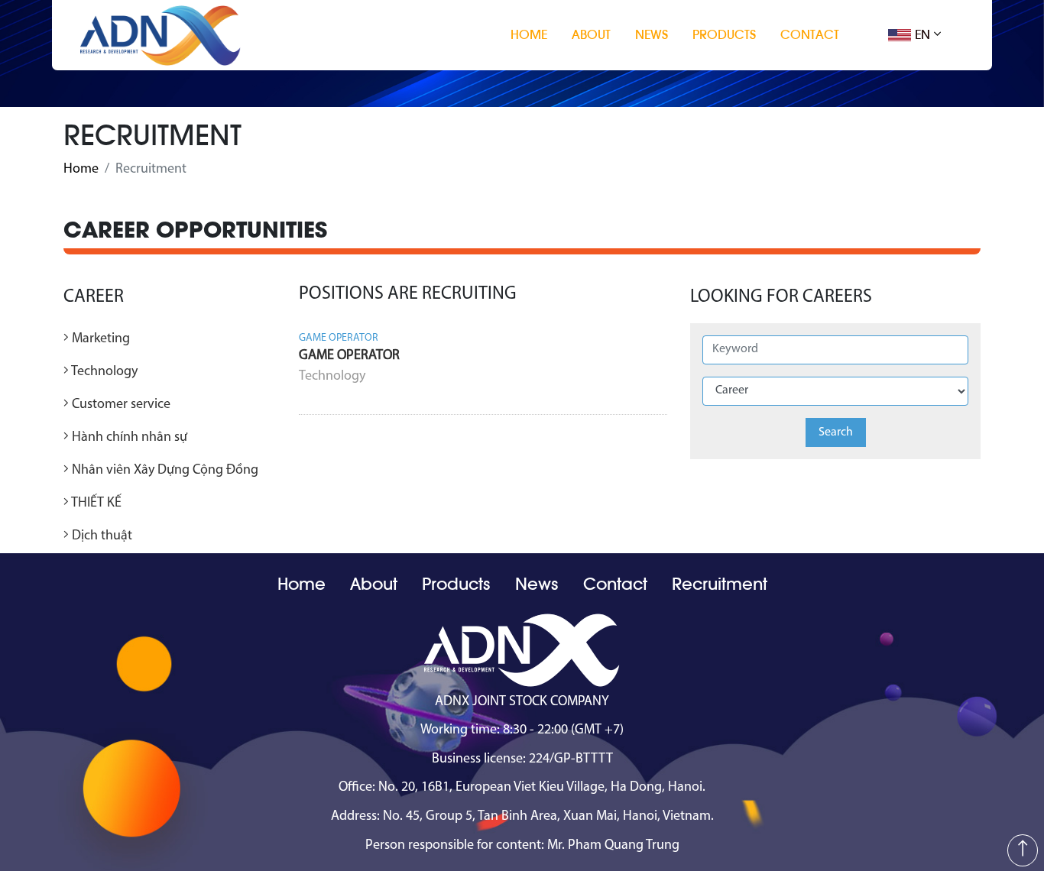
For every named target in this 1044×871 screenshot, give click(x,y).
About (591, 35)
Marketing (99, 339)
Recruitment (719, 584)
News (651, 35)
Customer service (119, 405)
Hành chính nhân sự (128, 438)
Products (724, 35)
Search (836, 432)
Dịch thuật (100, 536)
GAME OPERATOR (349, 356)
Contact (809, 35)
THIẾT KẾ (95, 503)
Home (529, 35)
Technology (103, 372)
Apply (649, 397)
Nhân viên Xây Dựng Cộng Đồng (163, 471)
